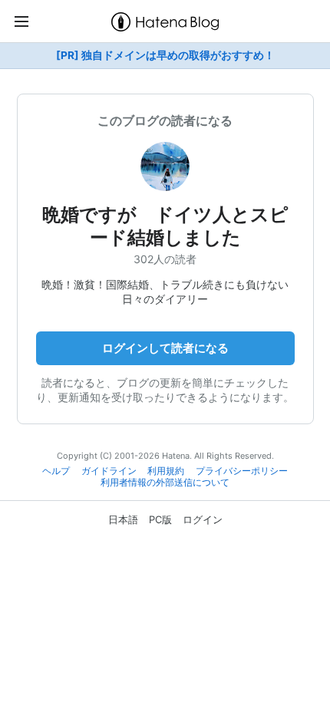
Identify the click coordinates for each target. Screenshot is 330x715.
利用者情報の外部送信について (165, 482)
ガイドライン (109, 471)
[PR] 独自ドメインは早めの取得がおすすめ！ (165, 55)
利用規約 (165, 471)
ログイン (203, 519)
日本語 (123, 519)
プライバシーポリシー (242, 471)
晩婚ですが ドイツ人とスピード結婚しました (165, 226)
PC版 (160, 519)
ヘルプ (56, 471)
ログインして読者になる (165, 348)
